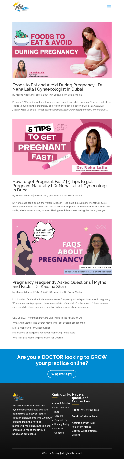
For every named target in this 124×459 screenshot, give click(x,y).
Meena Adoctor (24, 95)
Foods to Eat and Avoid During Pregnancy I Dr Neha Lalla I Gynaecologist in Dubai (57, 87)
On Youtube (56, 95)
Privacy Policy (62, 424)
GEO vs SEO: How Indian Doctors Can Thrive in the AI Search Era (47, 317)
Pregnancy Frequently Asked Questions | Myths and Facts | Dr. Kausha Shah (59, 284)
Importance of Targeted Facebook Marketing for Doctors (43, 332)
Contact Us (60, 420)
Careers (58, 416)
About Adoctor (62, 403)
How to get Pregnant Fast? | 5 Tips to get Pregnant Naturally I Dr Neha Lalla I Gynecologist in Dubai (61, 185)
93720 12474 (63, 374)
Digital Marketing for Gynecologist (31, 327)
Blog (56, 411)
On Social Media (73, 95)
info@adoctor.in (89, 416)
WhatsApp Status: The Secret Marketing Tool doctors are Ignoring (48, 322)
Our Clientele (61, 407)
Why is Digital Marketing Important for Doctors (37, 337)
